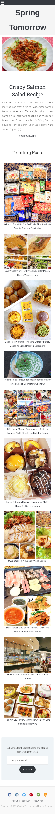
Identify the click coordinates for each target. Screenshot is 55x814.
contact (26, 801)
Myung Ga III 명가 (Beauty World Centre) (27, 561)
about (15, 801)
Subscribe (28, 769)
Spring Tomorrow (27, 19)
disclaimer (38, 801)
